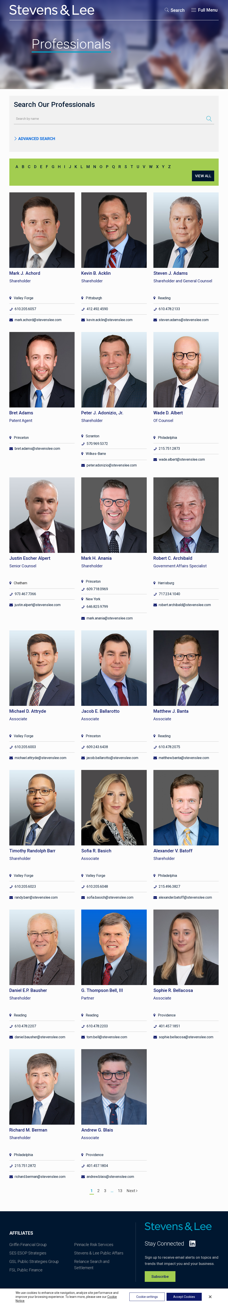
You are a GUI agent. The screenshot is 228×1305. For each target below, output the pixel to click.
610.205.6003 (25, 747)
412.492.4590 (97, 309)
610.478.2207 (25, 1026)
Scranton (92, 436)
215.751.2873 (169, 448)
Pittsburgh (94, 298)
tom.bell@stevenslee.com (107, 1037)
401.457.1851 (169, 1026)
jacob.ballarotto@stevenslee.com (112, 758)
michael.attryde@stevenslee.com (40, 758)
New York (93, 599)
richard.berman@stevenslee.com (40, 1177)
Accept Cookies (184, 1297)
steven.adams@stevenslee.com (184, 320)
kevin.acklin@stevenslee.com (109, 320)
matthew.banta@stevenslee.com (184, 758)
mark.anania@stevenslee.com (110, 618)
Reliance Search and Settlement (91, 1264)
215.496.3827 (169, 886)
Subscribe (160, 1276)
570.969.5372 (97, 444)
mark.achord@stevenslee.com (38, 320)
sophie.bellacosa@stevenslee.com (186, 1037)
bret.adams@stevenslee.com (37, 448)
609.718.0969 (97, 589)
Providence (167, 1015)
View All (203, 176)
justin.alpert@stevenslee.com (38, 605)
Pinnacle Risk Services (93, 1244)
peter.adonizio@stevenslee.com (112, 465)
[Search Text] (209, 118)
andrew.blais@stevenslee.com (110, 1177)
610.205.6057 (25, 309)
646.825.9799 (97, 607)
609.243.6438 (97, 747)
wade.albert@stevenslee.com (182, 459)
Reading (164, 298)
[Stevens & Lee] (51, 10)
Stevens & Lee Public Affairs (98, 1253)
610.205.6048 (97, 886)
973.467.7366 (25, 594)
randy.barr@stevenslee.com (36, 897)
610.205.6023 (25, 886)
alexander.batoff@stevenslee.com (185, 897)
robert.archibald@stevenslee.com (185, 605)
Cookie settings (147, 1297)
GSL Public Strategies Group (34, 1261)
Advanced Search (36, 138)
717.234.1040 (169, 594)
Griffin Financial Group (28, 1244)
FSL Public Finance (26, 1270)
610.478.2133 (169, 309)
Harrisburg (166, 583)
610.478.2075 (169, 747)
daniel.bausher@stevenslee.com (40, 1037)
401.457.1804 (97, 1166)
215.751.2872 (25, 1166)
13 (120, 1190)
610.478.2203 (97, 1026)
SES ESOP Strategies (27, 1253)
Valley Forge (23, 298)
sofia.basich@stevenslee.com (110, 897)
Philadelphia (167, 438)
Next (131, 1190)
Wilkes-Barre (96, 454)
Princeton (21, 438)
